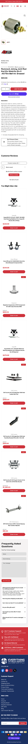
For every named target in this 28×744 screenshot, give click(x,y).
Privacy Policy (5, 687)
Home (2, 699)
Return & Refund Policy (7, 685)
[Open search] (2, 167)
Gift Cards (4, 706)
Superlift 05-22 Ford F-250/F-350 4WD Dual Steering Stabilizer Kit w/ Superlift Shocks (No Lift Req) (14, 219)
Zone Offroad (14, 259)
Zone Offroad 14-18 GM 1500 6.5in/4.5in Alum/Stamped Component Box (14, 261)
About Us (3, 679)
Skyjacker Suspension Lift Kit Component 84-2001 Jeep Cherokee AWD (14, 305)
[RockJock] (6, 52)
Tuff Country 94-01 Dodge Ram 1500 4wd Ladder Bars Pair (14, 393)
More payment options (14, 96)
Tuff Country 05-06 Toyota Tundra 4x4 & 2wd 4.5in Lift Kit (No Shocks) (14, 480)
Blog (2, 708)
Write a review (14, 175)
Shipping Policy (5, 683)
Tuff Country (14, 390)
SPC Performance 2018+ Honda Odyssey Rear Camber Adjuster (14, 524)
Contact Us (4, 681)
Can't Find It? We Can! (7, 710)
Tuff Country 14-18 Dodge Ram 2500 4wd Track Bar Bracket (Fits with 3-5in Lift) (14, 437)
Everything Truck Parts (16, 742)
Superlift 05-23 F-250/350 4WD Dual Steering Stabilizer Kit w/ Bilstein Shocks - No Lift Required (14, 350)
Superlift (14, 215)
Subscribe (23, 723)
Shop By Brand (5, 703)
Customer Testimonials (7, 691)
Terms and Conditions (7, 689)
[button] (17, 6)
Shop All (3, 701)
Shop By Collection (6, 704)
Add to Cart (14, 228)
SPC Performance (14, 522)
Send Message (6, 580)
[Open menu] (25, 6)
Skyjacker (14, 303)
